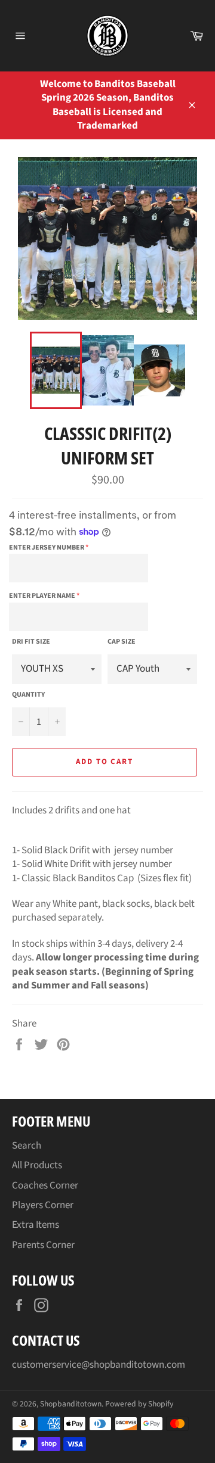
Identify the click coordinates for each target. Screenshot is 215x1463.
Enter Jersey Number (46, 547)
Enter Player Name (42, 596)
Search (26, 1145)
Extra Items (35, 1225)
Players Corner (42, 1205)
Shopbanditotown (71, 1403)
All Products (37, 1165)
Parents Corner (43, 1245)
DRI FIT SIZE (31, 642)
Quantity (28, 695)
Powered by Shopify (139, 1403)
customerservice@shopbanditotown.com (98, 1365)
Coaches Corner (45, 1185)
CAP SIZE (122, 642)
